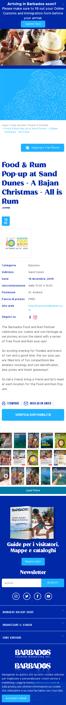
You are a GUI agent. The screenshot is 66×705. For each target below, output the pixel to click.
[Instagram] (35, 317)
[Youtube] (48, 596)
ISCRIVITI (52, 583)
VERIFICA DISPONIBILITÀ (33, 414)
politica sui (41, 682)
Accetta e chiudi (16, 698)
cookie (52, 682)
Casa (5, 125)
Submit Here (33, 24)
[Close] (63, 3)
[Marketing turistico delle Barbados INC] (33, 653)
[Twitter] (26, 596)
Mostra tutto (33, 561)
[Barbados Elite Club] (33, 669)
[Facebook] (30, 317)
